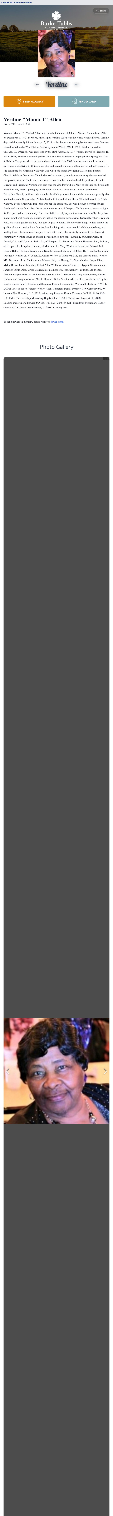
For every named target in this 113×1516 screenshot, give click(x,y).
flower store (57, 321)
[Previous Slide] (8, 1071)
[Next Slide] (105, 1071)
